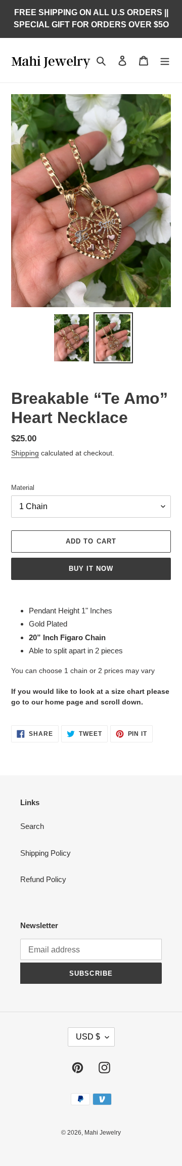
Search (32, 826)
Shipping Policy (45, 853)
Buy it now (91, 568)
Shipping (25, 453)
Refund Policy (43, 879)
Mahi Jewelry (102, 1132)
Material (22, 487)
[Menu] (164, 60)
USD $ (88, 1036)
